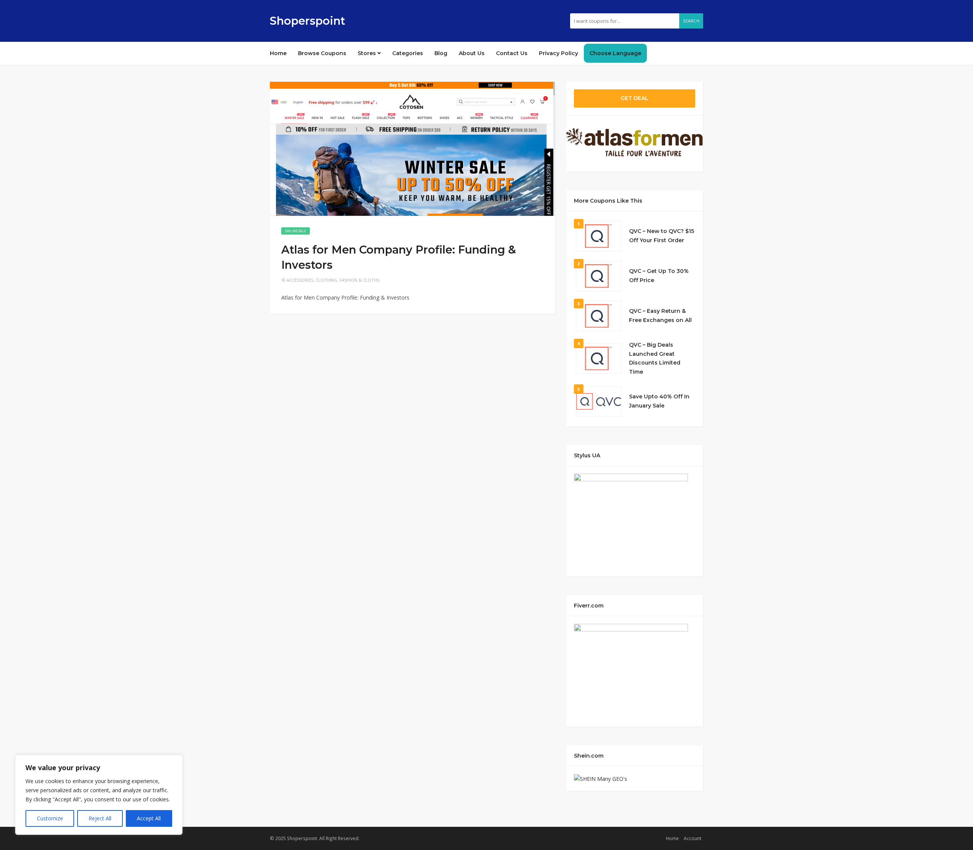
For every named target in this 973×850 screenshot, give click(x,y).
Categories (407, 53)
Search (691, 21)
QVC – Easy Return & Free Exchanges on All (660, 316)
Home (278, 53)
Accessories (300, 280)
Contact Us (512, 53)
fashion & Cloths (359, 280)
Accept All (149, 818)
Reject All (100, 818)
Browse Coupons (322, 53)
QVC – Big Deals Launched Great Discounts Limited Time (654, 358)
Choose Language (615, 53)
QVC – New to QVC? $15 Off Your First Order (661, 236)
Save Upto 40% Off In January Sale (659, 401)
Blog (440, 53)
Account (692, 838)
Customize (50, 818)
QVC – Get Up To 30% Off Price (659, 276)
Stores (367, 53)
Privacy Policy (558, 53)
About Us (472, 53)
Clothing (326, 280)
